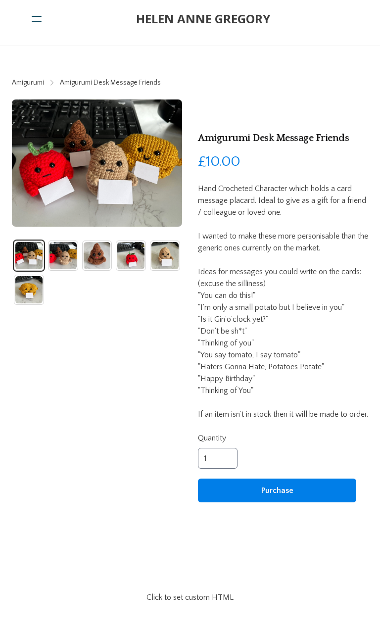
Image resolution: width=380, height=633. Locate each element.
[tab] (29, 256)
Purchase (277, 490)
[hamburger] (36, 19)
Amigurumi (28, 83)
